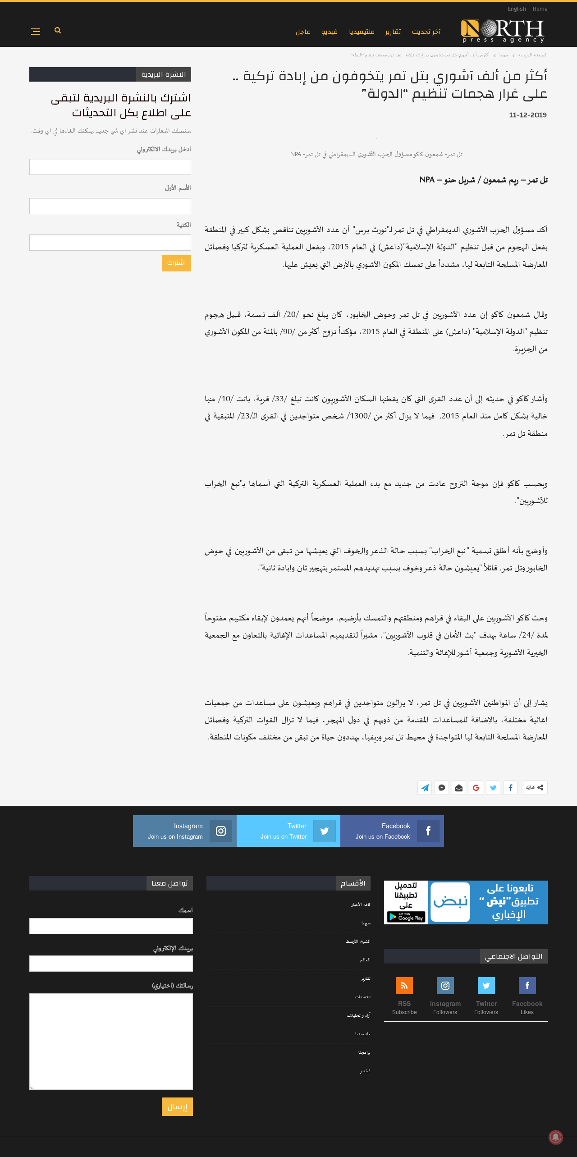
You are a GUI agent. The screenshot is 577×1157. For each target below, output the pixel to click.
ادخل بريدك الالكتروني (164, 149)
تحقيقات (363, 997)
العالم (365, 960)
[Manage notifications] (556, 1137)
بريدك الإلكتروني (173, 948)
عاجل (303, 32)
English (517, 9)
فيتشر (365, 1071)
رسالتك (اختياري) (172, 986)
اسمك (186, 910)
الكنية (184, 225)
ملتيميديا (362, 32)
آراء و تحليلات (359, 1016)
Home (540, 9)
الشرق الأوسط (358, 942)
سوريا (366, 923)
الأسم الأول (178, 188)
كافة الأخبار (361, 905)
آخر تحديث (426, 32)
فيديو (329, 32)
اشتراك (176, 263)
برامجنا (364, 1053)
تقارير (393, 32)
